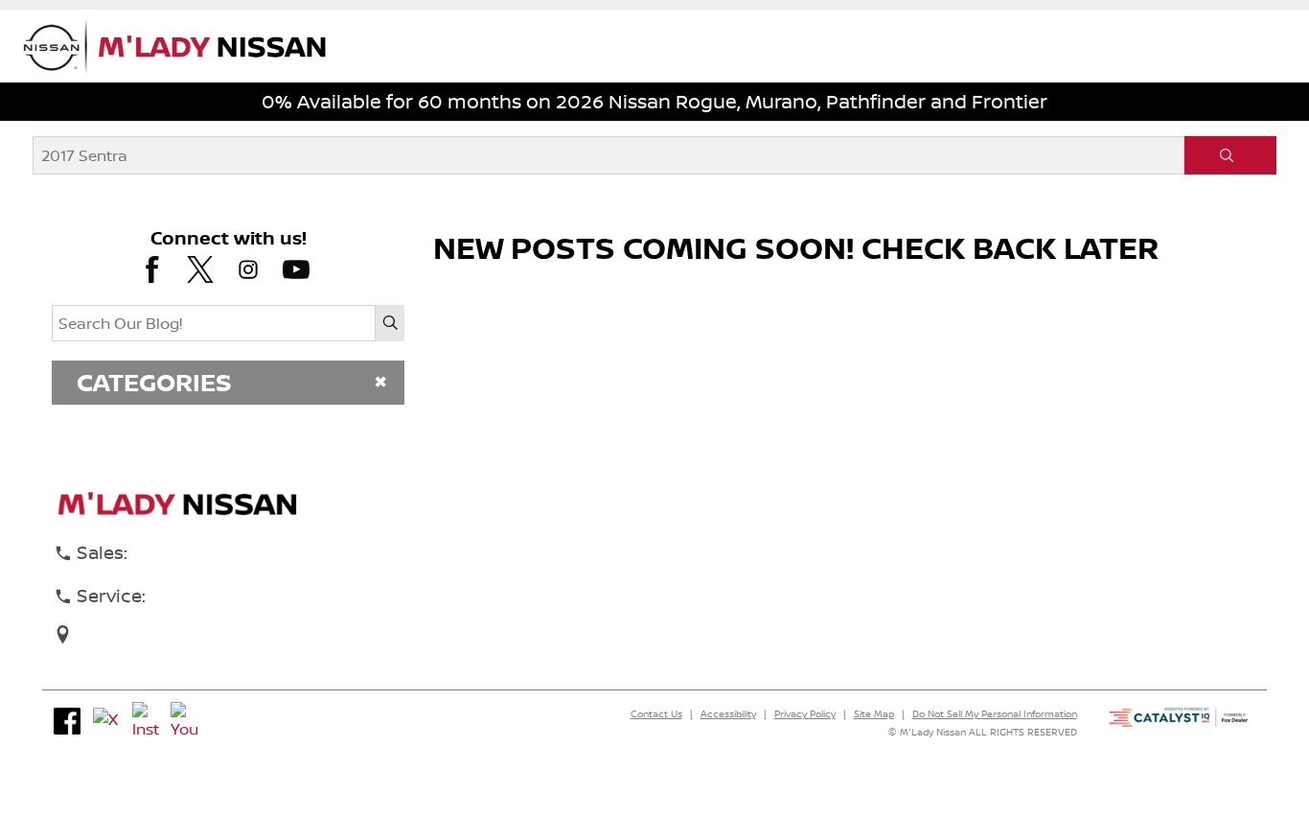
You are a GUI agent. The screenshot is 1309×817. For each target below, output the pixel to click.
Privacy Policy (805, 713)
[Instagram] (145, 721)
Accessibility (728, 713)
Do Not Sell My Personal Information (994, 713)
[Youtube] (184, 721)
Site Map (874, 713)
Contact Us (656, 713)
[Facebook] (67, 721)
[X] (106, 721)
